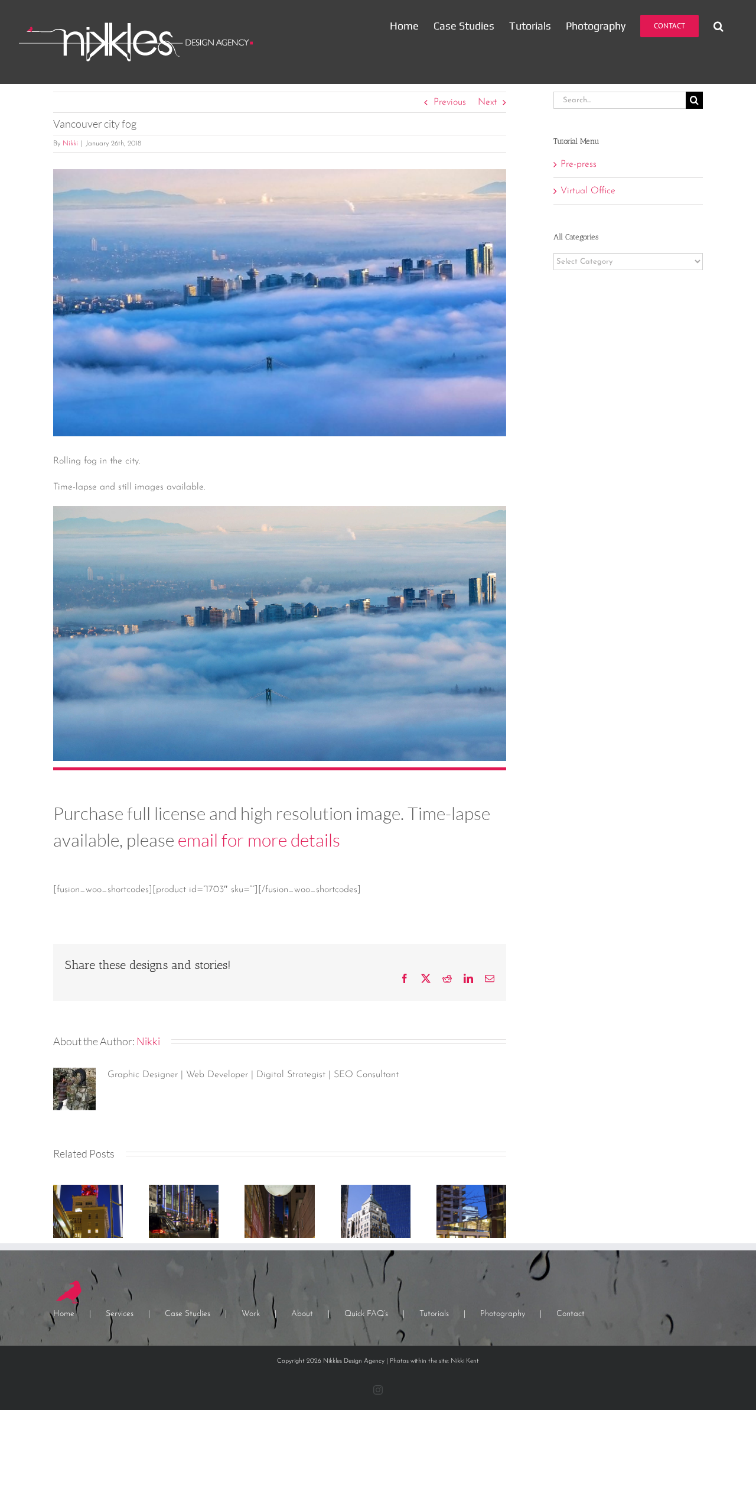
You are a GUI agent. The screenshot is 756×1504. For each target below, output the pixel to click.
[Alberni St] (471, 1189)
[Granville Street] (184, 1189)
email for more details (259, 840)
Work (251, 1313)
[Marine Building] (375, 1189)
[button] (718, 25)
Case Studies (187, 1313)
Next (487, 102)
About (302, 1313)
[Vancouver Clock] (88, 1189)
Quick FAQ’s (366, 1313)
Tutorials (434, 1313)
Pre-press (579, 164)
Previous (450, 102)
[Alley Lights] (279, 1189)
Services (119, 1313)
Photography (502, 1313)
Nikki (70, 143)
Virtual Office (588, 191)
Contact (570, 1313)
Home (63, 1313)
